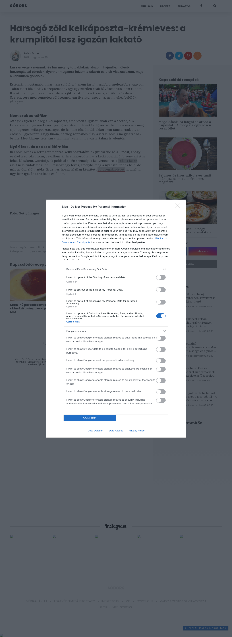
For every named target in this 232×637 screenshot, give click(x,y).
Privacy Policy (136, 430)
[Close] (178, 207)
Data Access (116, 430)
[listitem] (116, 269)
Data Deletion (95, 430)
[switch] (161, 277)
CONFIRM (90, 417)
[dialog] (116, 318)
